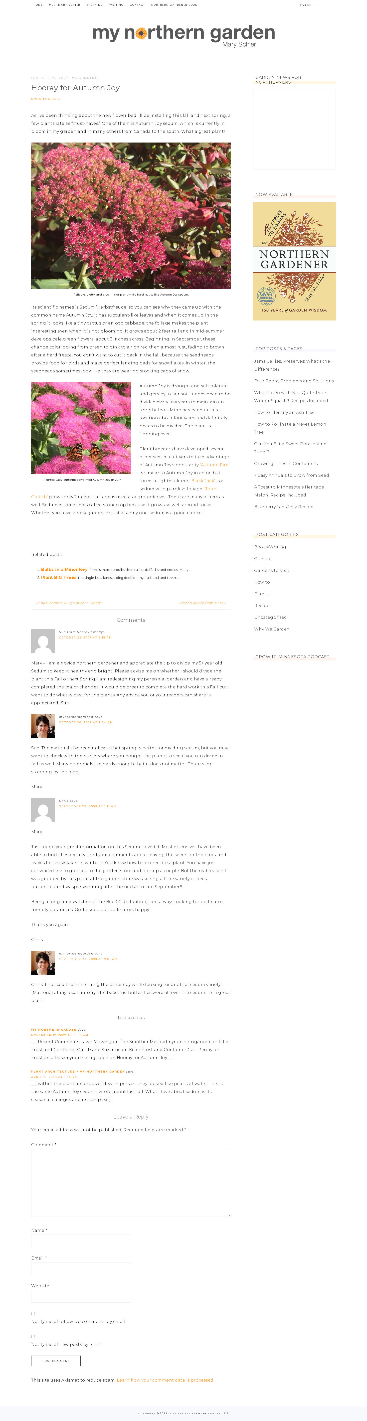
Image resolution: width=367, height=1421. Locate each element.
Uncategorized (46, 99)
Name (39, 1230)
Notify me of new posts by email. (67, 1344)
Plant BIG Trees (59, 577)
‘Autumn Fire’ (214, 465)
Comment (44, 1144)
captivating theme (186, 1413)
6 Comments (87, 78)
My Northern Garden (183, 35)
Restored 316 (218, 1413)
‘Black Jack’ (202, 480)
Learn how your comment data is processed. (165, 1380)
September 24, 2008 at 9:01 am (88, 959)
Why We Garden (272, 629)
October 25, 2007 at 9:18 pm (85, 637)
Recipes (263, 605)
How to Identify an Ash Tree (284, 412)
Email (39, 1258)
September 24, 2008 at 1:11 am (88, 806)
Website (40, 1285)
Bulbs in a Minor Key (64, 569)
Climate (263, 558)
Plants (261, 594)
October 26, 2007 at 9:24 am (86, 722)
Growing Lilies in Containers (286, 463)
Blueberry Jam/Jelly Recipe (283, 506)
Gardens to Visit (271, 570)
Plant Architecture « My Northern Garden (78, 1071)
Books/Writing (270, 547)
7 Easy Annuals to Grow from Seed (291, 475)
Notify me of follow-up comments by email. (78, 1321)
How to (262, 582)
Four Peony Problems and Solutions (294, 381)
